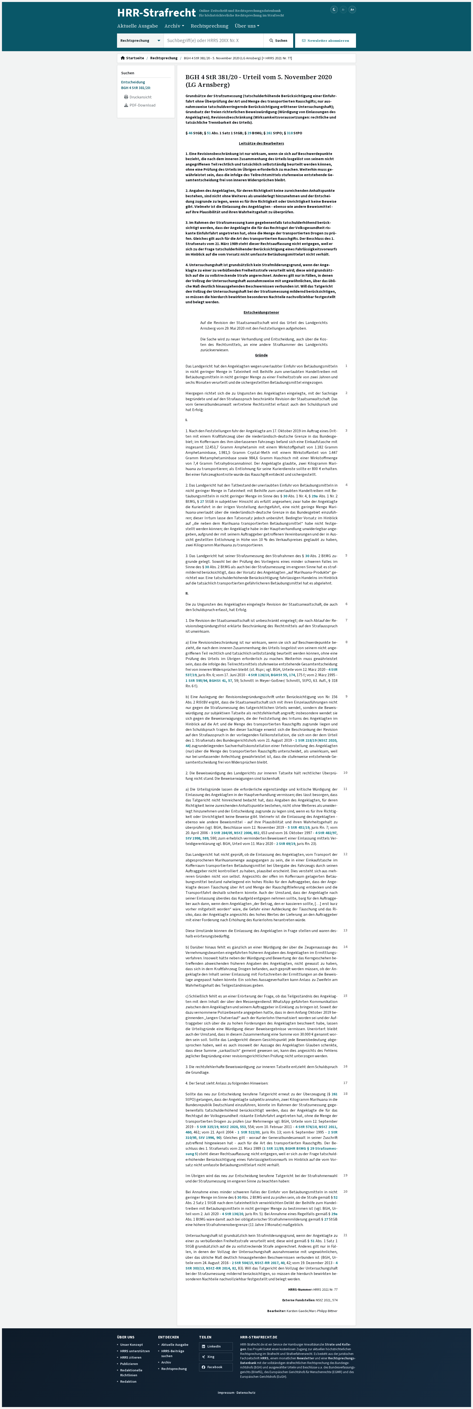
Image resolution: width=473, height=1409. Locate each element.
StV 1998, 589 (197, 838)
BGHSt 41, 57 (220, 680)
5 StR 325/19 (207, 1127)
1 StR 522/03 (248, 1132)
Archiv (166, 1362)
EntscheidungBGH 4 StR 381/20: (136, 84)
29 (249, 133)
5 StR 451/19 (298, 827)
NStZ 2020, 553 (233, 1127)
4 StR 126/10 (258, 675)
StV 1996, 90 (209, 1137)
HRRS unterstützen (135, 1351)
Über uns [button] (245, 26)
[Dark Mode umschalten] (334, 10)
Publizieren (129, 1363)
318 (290, 133)
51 (209, 133)
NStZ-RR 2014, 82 (221, 1268)
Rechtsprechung (209, 26)
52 (336, 1197)
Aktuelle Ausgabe (137, 26)
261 (269, 133)
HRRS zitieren (130, 1357)
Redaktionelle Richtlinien (131, 1373)
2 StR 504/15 (242, 1263)
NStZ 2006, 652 (246, 833)
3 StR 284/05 (221, 833)
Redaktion (128, 1381)
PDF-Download (141, 105)
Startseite (134, 58)
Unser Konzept (131, 1344)
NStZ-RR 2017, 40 (270, 1263)
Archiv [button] (172, 26)
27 (202, 501)
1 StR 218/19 (305, 740)
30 (285, 496)
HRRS (264, 1358)
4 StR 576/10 (306, 1127)
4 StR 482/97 (326, 833)
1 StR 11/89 (273, 1148)
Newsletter (305, 1358)
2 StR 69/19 (285, 843)
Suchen (127, 73)
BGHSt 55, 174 (283, 675)
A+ (352, 9)
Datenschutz (245, 1392)
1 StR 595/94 (196, 680)
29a (315, 496)
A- (343, 9)
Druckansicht (140, 97)
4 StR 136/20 (232, 1214)
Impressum (226, 1392)
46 (190, 133)
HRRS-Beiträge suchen (172, 1353)
